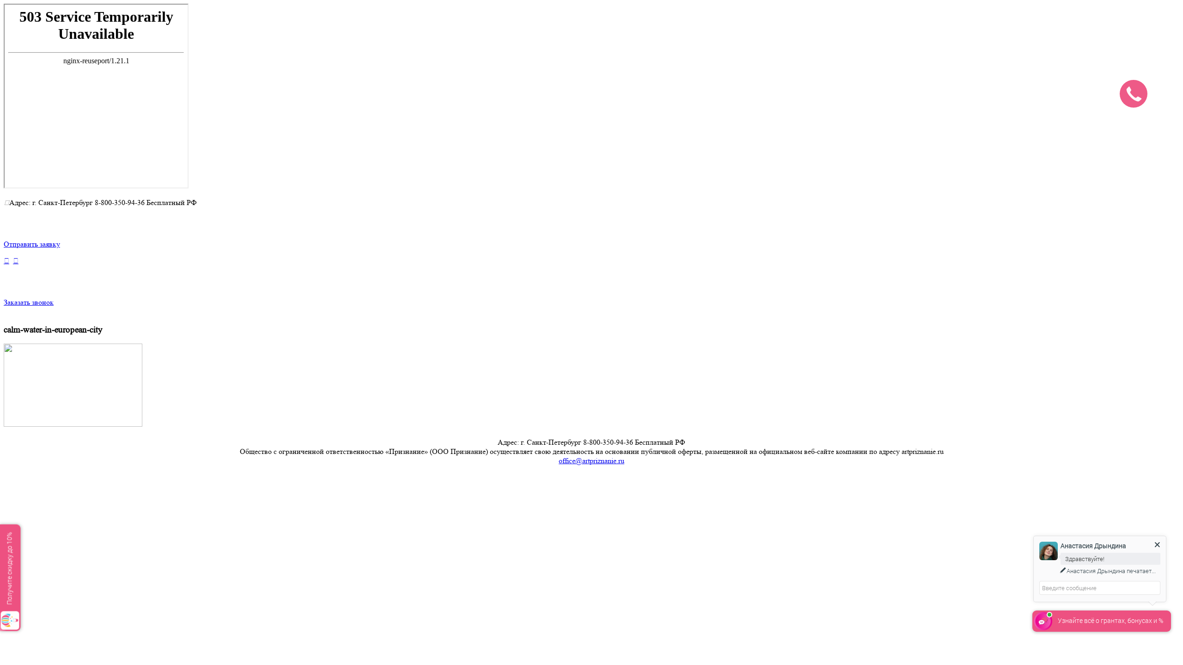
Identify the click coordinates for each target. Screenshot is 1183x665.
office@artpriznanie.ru (591, 460)
